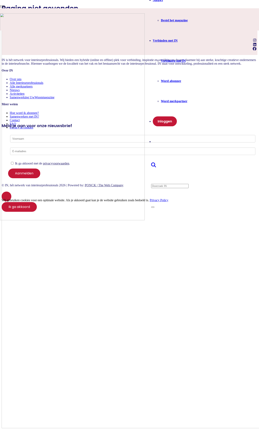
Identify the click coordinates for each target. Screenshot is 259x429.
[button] (154, 165)
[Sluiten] (152, 207)
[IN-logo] (72, 219)
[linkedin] (255, 44)
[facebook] (255, 49)
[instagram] (255, 40)
